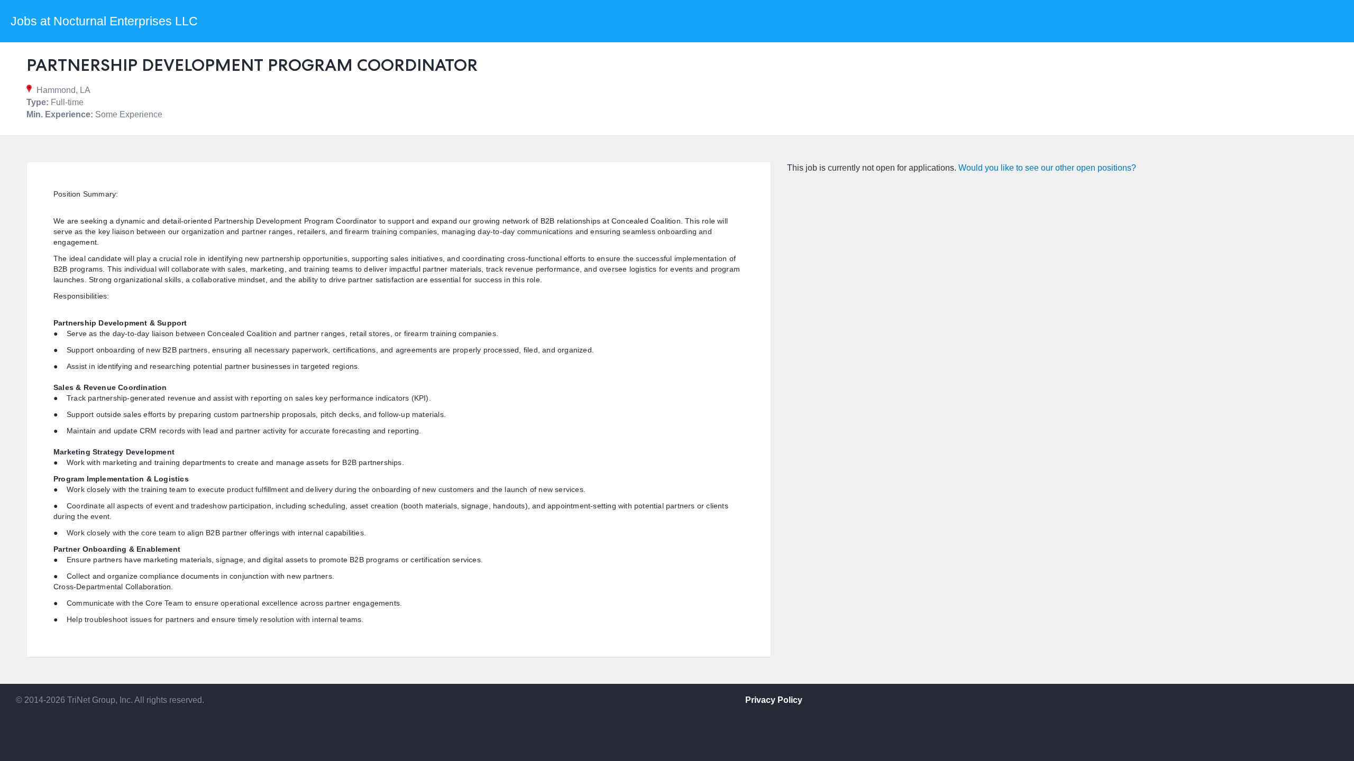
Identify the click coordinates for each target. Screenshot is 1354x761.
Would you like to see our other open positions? (1047, 167)
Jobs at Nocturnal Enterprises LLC (104, 21)
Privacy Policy (773, 699)
